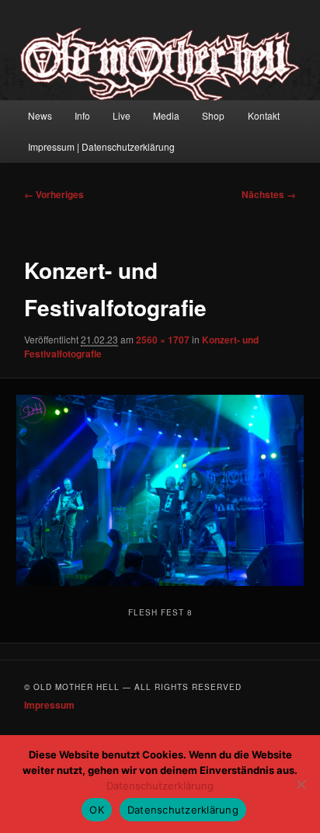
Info (82, 115)
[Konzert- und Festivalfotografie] (159, 490)
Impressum (49, 705)
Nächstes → (269, 194)
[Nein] (300, 784)
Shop (213, 115)
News (40, 115)
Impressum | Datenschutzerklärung (101, 146)
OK (96, 809)
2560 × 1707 (163, 340)
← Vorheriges (54, 194)
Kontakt (264, 115)
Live (121, 115)
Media (166, 115)
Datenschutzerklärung (160, 785)
